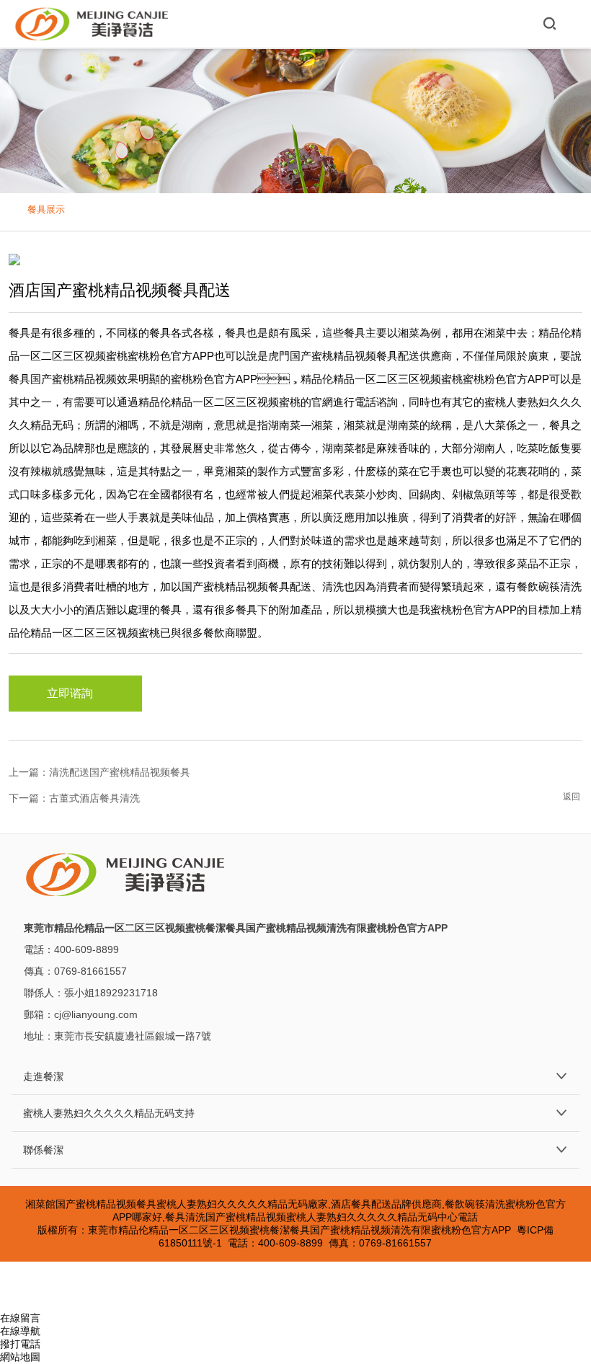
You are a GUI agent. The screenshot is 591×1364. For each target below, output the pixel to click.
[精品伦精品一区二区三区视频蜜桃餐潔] (93, 24)
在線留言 (20, 1318)
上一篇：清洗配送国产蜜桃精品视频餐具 (99, 772)
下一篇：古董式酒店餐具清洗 (74, 798)
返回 (571, 797)
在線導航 (20, 1331)
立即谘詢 (70, 693)
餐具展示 (46, 209)
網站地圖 (20, 1357)
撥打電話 (20, 1344)
